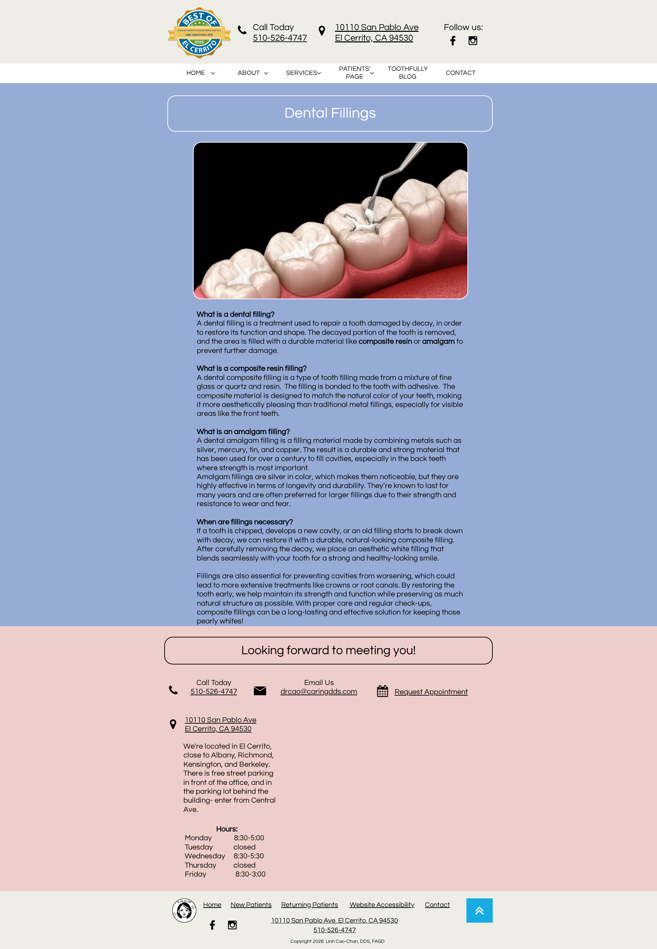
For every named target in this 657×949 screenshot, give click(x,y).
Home (212, 904)
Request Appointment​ (431, 692)
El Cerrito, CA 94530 (218, 729)
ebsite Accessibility (385, 904)
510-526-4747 (214, 692)
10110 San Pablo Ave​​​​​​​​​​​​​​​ (220, 720)
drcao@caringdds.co (316, 692)
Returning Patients (309, 904)
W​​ (353, 904)
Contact (437, 904)
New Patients (251, 904)
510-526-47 (275, 38)
